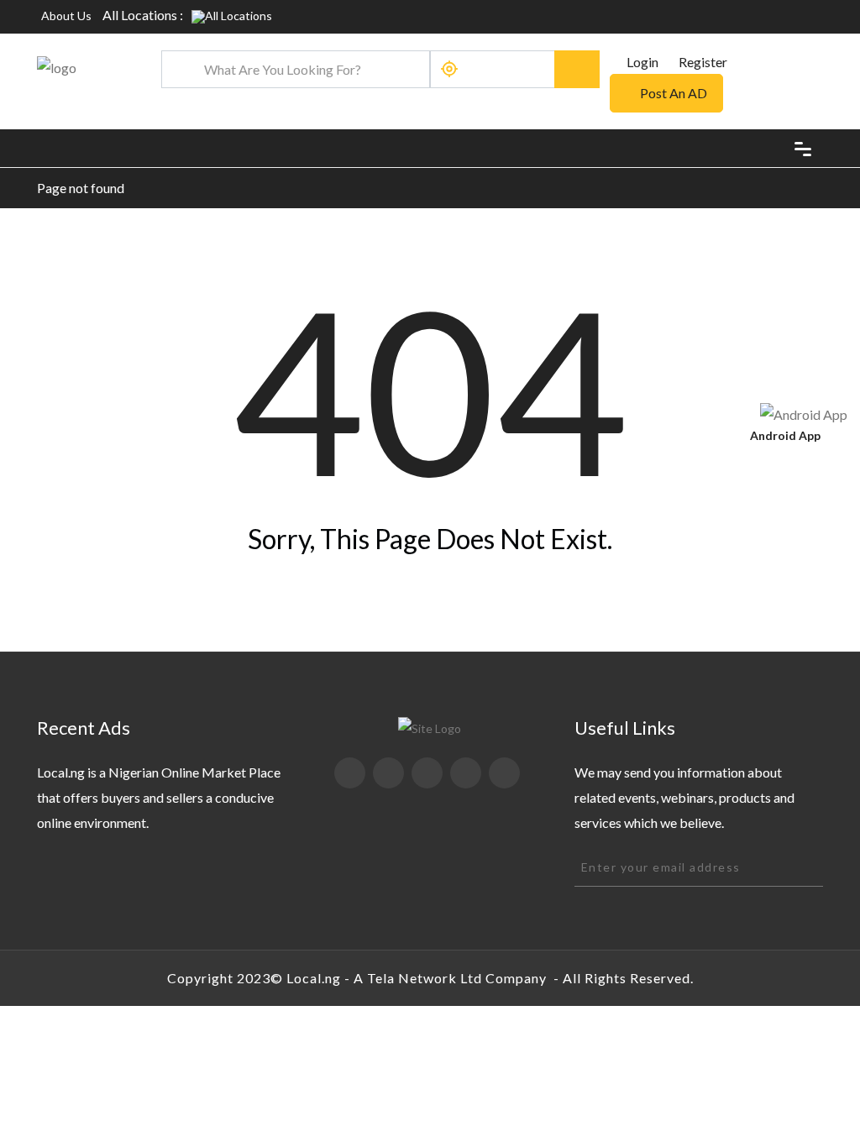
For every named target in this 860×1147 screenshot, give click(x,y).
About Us (66, 15)
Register (703, 62)
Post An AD (673, 93)
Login (641, 62)
